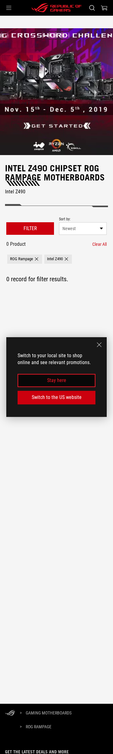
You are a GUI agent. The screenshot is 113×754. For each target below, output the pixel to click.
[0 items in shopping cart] (104, 8)
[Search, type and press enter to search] (92, 8)
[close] (99, 344)
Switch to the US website (57, 397)
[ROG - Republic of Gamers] (56, 8)
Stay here (56, 380)
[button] (9, 8)
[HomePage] (10, 713)
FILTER (30, 228)
